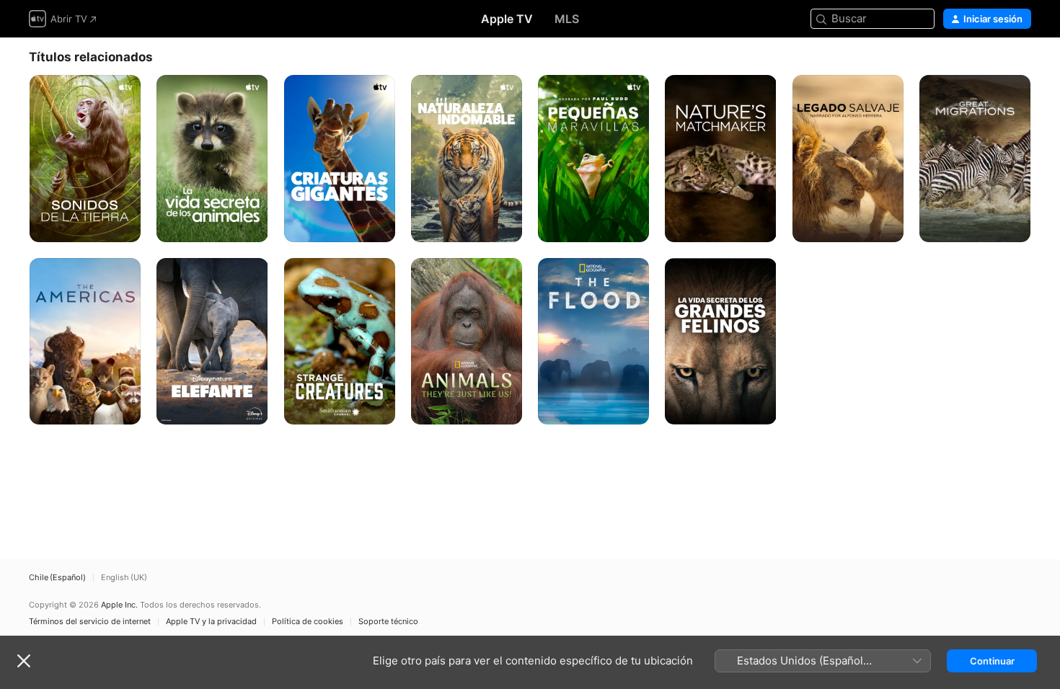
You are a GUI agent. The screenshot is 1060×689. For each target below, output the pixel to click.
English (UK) (124, 578)
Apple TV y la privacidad (211, 622)
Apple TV (507, 19)
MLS (567, 19)
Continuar (992, 661)
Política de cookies (307, 622)
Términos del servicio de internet (90, 622)
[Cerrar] (23, 660)
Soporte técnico (388, 622)
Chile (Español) (57, 578)
